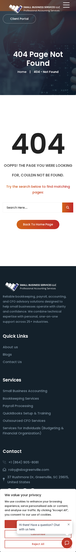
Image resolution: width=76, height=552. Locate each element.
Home (23, 72)
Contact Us (12, 361)
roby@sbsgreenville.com (28, 469)
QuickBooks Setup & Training (27, 413)
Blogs (7, 354)
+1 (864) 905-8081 (23, 462)
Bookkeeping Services (21, 398)
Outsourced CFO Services (24, 420)
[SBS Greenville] (34, 9)
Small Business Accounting (25, 391)
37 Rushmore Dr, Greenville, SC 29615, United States (38, 479)
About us (10, 347)
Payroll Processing (18, 406)
